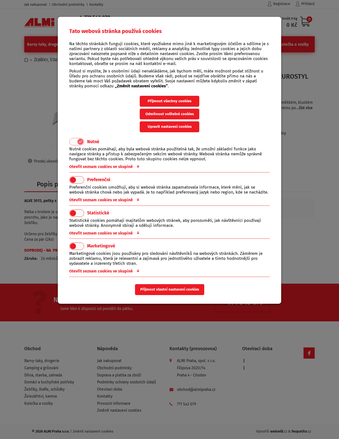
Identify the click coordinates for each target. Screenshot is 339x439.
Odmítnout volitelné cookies (169, 114)
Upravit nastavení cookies (170, 126)
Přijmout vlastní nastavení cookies (169, 289)
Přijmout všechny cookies (169, 101)
